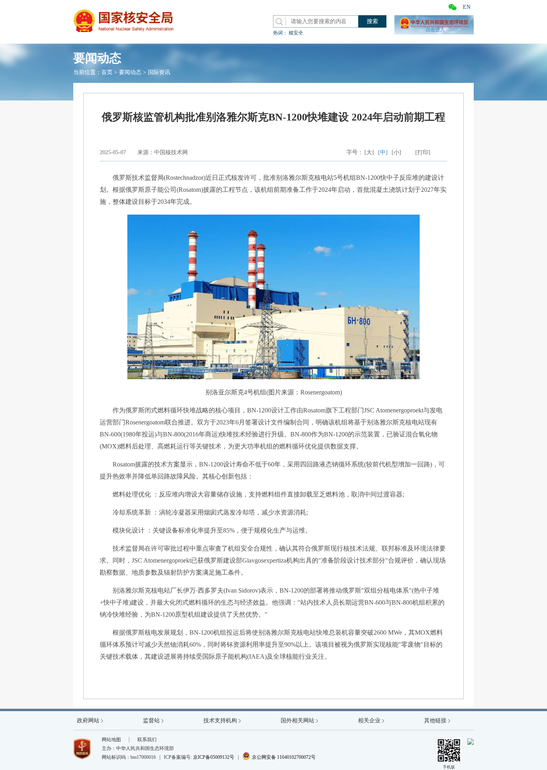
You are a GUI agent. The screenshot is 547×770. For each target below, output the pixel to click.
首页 (107, 72)
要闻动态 (130, 72)
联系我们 (147, 739)
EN (467, 7)
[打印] (422, 152)
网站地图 (111, 739)
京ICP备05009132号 (213, 757)
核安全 (296, 33)
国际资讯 (159, 72)
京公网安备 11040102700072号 (279, 757)
